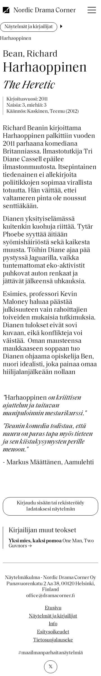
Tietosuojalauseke (53, 640)
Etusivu (53, 608)
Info (53, 624)
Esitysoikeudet (53, 632)
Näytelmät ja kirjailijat (28, 27)
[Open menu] (91, 8)
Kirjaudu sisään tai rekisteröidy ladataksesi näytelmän (50, 506)
